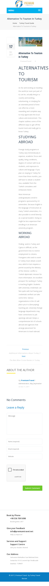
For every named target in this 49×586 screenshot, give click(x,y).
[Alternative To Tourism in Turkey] (11, 40)
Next (24, 356)
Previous (25, 349)
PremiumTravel (25, 61)
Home (15, 23)
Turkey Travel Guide (26, 23)
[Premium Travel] (24, 4)
